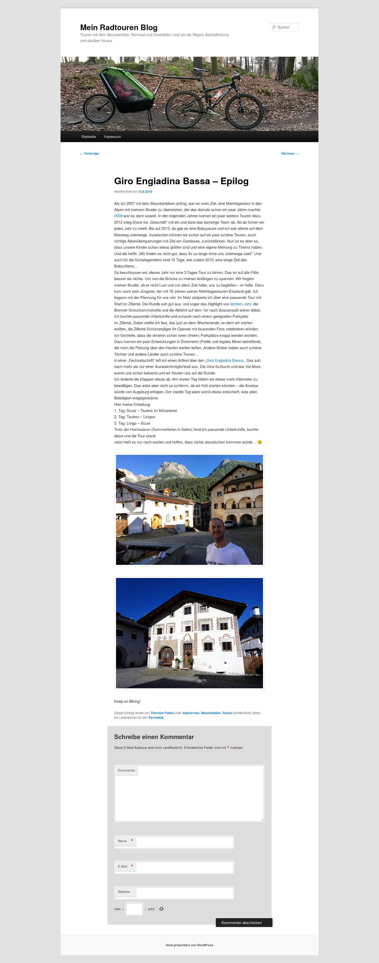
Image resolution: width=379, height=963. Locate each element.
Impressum (112, 136)
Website (124, 891)
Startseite (88, 136)
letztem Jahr (240, 303)
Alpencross (191, 712)
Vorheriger (90, 153)
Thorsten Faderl (162, 712)
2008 (118, 215)
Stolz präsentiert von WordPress (189, 945)
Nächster (290, 153)
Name (125, 841)
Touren (227, 712)
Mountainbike (211, 712)
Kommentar (126, 770)
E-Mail (125, 866)
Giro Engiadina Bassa (225, 360)
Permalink (156, 717)
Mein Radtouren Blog (119, 26)
